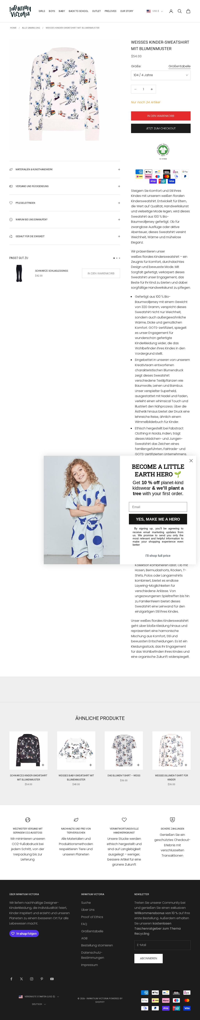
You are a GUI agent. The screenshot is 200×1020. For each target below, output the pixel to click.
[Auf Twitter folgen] (21, 979)
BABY (62, 11)
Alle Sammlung (31, 28)
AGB (84, 938)
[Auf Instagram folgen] (32, 979)
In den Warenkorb (160, 116)
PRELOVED (110, 11)
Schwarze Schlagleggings (51, 270)
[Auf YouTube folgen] (52, 979)
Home (13, 28)
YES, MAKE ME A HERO (158, 519)
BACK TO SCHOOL (78, 11)
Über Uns (88, 909)
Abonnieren (148, 958)
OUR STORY (126, 11)
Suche (86, 902)
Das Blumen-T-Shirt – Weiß (124, 775)
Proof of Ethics (92, 917)
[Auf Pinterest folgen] (42, 979)
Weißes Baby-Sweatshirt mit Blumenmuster (76, 777)
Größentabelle (180, 66)
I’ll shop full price (158, 555)
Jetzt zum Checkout (161, 128)
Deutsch (37, 1004)
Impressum (89, 965)
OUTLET (96, 11)
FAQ (84, 924)
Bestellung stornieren (97, 945)
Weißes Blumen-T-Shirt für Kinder (171, 777)
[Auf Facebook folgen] (11, 979)
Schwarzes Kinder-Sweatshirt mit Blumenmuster (28, 777)
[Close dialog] (191, 460)
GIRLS (42, 11)
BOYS (52, 11)
